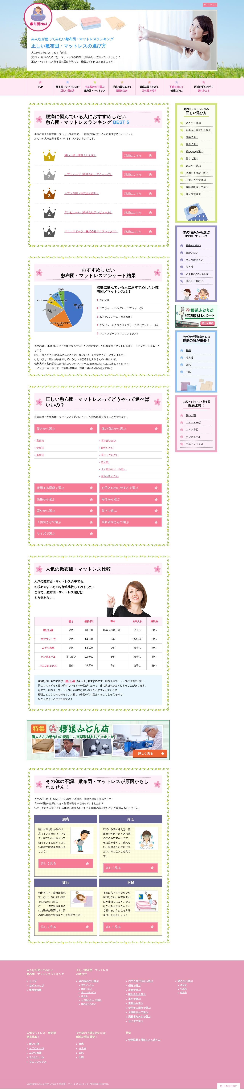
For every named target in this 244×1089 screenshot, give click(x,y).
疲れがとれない (110, 476)
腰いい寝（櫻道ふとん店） (80, 155)
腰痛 (188, 350)
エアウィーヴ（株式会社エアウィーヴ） (88, 174)
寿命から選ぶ (111, 499)
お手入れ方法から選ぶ (198, 130)
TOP (40, 86)
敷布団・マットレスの (67, 88)
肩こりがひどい (110, 454)
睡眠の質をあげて (122, 88)
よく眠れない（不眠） (113, 469)
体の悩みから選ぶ (114, 428)
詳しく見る (48, 863)
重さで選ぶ (109, 510)
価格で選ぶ (192, 137)
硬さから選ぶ (46, 428)
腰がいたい (107, 447)
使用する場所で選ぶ (50, 487)
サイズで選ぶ (46, 533)
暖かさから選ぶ (194, 151)
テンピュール (48, 656)
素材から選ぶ (46, 510)
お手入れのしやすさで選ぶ (120, 487)
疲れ (188, 364)
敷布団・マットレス (94, 88)
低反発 (40, 454)
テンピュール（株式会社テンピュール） (88, 212)
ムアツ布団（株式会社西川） (81, 193)
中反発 (40, 447)
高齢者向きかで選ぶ (115, 522)
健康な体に (176, 88)
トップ (33, 980)
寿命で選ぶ (192, 144)
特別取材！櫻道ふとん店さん (144, 1039)
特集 (128, 1032)
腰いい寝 (48, 630)
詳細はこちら (133, 155)
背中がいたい (108, 440)
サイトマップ (210, 5)
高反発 (40, 440)
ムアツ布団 (48, 647)
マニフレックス (48, 665)
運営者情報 (35, 989)
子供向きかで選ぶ (49, 522)
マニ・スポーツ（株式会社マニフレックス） (91, 231)
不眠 (188, 371)
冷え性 (105, 462)
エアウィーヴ (48, 639)
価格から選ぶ (46, 499)
